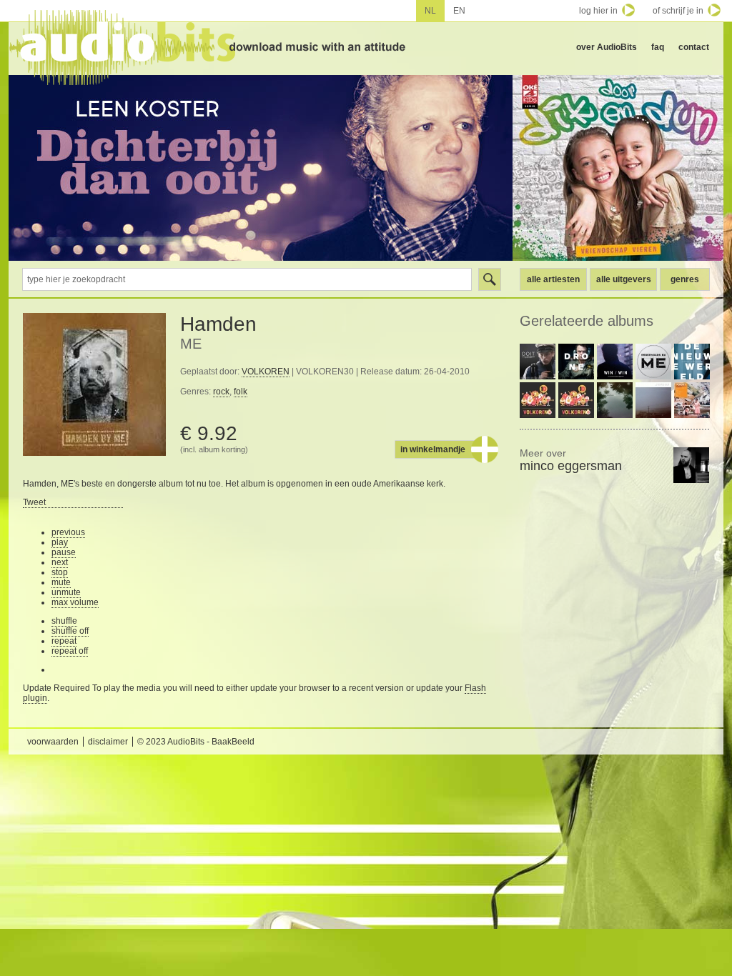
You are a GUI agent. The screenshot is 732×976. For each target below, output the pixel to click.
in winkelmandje (432, 449)
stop (59, 572)
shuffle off (70, 631)
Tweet (34, 502)
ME (191, 344)
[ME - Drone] (576, 361)
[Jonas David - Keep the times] (615, 400)
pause (63, 552)
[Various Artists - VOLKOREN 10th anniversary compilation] (537, 400)
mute (61, 582)
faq (657, 47)
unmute (66, 592)
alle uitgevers (623, 279)
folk (240, 392)
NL (430, 11)
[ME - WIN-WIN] (615, 361)
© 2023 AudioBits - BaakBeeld (195, 742)
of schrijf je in (678, 11)
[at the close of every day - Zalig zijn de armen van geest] (653, 400)
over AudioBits (606, 47)
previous (68, 532)
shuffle (64, 621)
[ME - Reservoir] (653, 361)
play (59, 542)
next (59, 562)
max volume (75, 602)
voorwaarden (53, 742)
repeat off (69, 651)
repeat (63, 641)
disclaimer (108, 742)
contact (693, 47)
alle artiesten (553, 279)
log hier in (598, 11)
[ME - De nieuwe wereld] (692, 361)
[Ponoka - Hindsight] (692, 400)
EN (459, 11)
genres (685, 279)
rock (221, 392)
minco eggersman (571, 460)
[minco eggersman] (691, 465)
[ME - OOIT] (537, 361)
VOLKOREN (266, 372)
